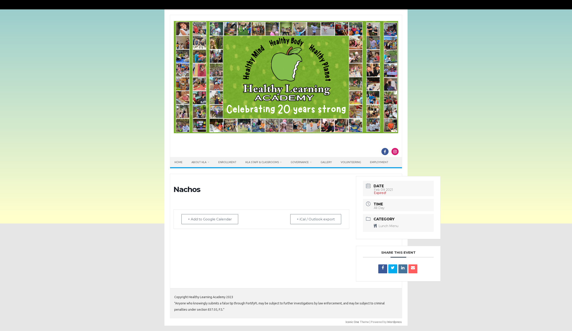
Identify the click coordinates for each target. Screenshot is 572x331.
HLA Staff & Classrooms (262, 162)
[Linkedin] (402, 268)
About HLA (198, 162)
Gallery (326, 162)
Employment (379, 162)
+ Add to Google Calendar (210, 219)
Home (179, 162)
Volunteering (351, 162)
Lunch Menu (388, 226)
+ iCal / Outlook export (316, 219)
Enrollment (227, 162)
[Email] (412, 268)
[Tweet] (392, 268)
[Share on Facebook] (382, 268)
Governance (300, 162)
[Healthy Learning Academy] (286, 132)
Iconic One (352, 321)
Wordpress (394, 321)
